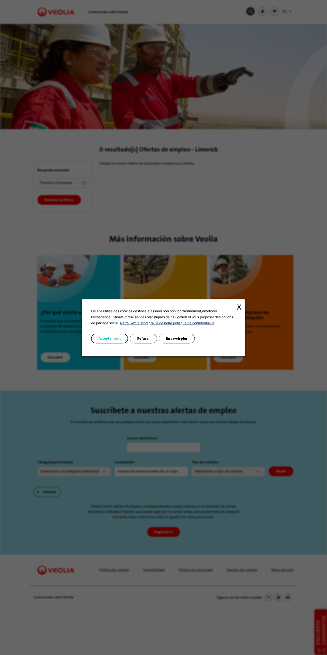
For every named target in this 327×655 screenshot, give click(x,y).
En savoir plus (177, 338)
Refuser (143, 338)
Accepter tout (110, 338)
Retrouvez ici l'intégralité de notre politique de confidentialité (167, 323)
